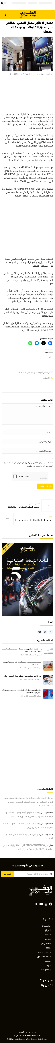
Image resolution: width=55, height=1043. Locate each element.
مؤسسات (22, 372)
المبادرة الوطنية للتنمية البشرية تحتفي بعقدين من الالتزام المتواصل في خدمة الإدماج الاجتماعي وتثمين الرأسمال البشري (28, 802)
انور (51, 798)
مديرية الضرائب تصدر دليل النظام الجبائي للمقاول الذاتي (22, 676)
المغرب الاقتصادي (43, 74)
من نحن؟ (46, 980)
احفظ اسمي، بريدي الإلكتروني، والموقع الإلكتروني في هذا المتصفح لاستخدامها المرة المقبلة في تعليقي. (28, 464)
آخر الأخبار (46, 372)
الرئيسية (29, 372)
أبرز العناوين (38, 372)
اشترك (7, 874)
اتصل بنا (47, 985)
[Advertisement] (27, 228)
